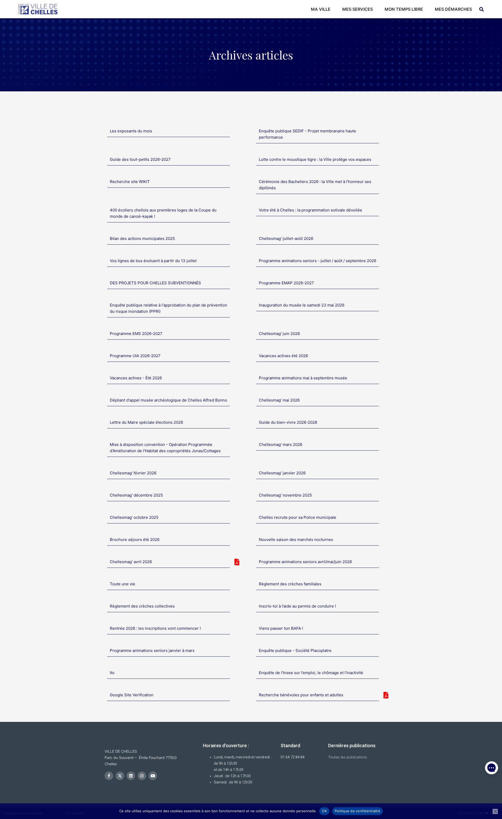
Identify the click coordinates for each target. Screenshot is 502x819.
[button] (491, 792)
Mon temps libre (404, 9)
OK (324, 811)
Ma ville (320, 9)
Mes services (357, 9)
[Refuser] (495, 811)
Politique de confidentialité (357, 811)
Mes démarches (453, 9)
